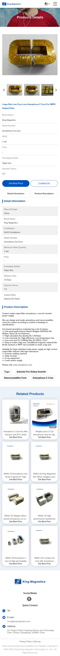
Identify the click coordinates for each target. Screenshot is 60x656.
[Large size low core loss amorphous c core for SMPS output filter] (29, 54)
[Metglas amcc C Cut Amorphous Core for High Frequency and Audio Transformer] (44, 414)
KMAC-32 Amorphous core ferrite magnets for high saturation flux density (15, 475)
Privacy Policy (26, 641)
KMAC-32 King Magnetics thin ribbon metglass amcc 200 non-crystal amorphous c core (44, 475)
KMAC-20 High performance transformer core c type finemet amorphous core (44, 517)
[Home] (30, 585)
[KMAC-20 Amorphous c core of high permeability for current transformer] (15, 541)
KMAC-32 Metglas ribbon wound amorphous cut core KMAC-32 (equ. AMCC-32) (15, 517)
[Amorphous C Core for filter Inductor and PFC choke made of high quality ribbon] (15, 414)
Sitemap (37, 641)
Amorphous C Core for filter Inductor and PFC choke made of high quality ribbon (15, 433)
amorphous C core (43, 378)
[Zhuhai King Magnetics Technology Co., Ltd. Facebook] (29, 599)
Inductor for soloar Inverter (31, 372)
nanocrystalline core (15, 378)
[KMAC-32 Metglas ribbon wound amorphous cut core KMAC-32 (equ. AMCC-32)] (15, 499)
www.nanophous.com (22, 365)
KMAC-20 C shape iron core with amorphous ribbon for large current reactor (44, 560)
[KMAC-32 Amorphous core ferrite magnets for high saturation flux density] (15, 456)
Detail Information (15, 193)
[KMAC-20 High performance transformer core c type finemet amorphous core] (44, 499)
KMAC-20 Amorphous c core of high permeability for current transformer (16, 560)
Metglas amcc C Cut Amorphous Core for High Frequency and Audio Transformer (44, 433)
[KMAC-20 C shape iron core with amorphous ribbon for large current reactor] (44, 541)
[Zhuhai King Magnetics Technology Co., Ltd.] (11, 3)
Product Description (44, 193)
